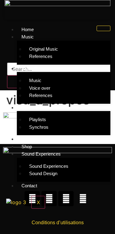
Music (35, 80)
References (40, 56)
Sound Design (43, 173)
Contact (29, 185)
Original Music (43, 49)
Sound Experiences (48, 166)
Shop (26, 146)
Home (27, 29)
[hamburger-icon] (103, 28)
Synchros (38, 127)
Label (26, 139)
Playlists (37, 119)
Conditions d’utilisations (58, 222)
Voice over (39, 88)
